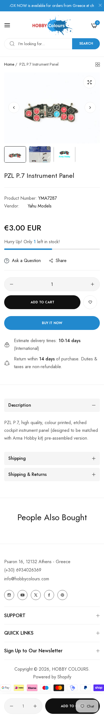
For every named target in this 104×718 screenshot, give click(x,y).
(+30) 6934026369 (22, 570)
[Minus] (11, 284)
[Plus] (92, 284)
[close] (100, 5)
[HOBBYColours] (52, 25)
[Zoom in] (89, 82)
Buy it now (52, 322)
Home (9, 64)
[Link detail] (9, 595)
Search (86, 43)
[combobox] (52, 43)
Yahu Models (40, 206)
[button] (90, 107)
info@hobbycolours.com (26, 579)
